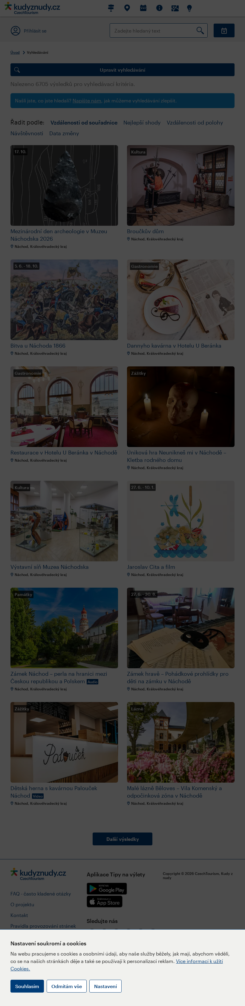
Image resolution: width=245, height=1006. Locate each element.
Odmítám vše (66, 986)
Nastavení (105, 986)
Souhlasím (27, 986)
